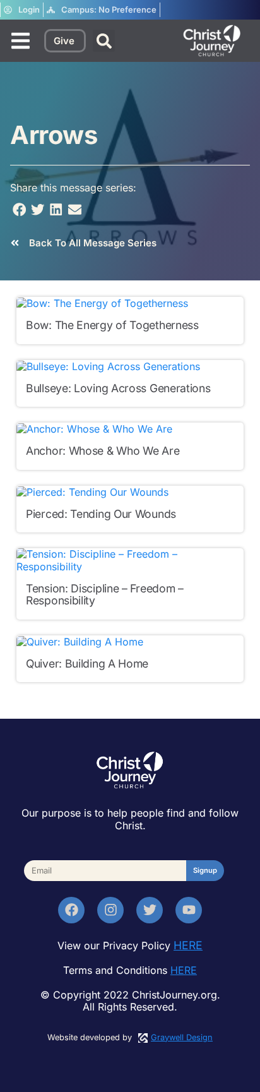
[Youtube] (188, 910)
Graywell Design (182, 1037)
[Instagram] (110, 910)
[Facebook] (71, 910)
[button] (104, 41)
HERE (188, 945)
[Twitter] (149, 910)
